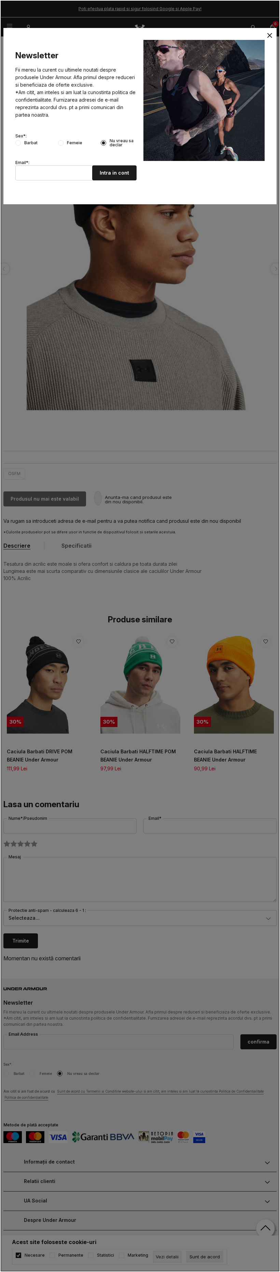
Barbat (31, 143)
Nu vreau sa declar (122, 143)
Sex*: (21, 136)
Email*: (22, 163)
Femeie (74, 143)
